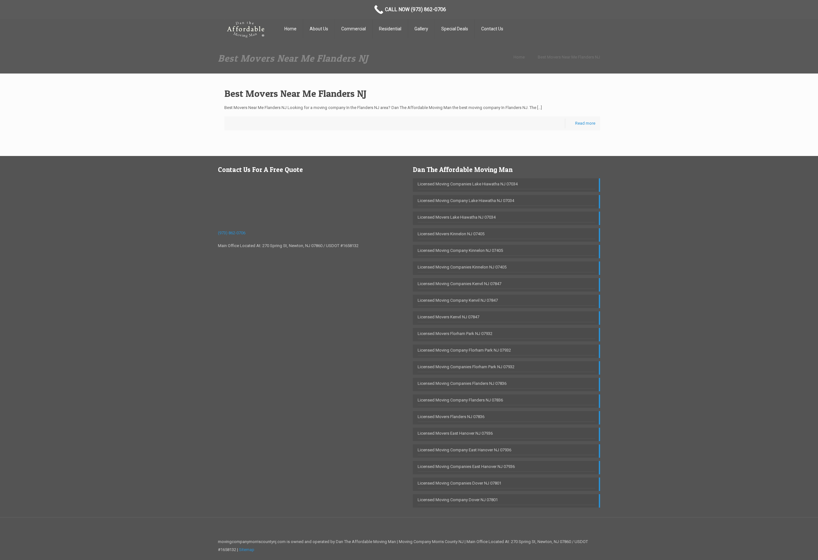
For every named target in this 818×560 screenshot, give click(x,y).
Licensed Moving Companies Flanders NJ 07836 (462, 383)
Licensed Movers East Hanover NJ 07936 (455, 433)
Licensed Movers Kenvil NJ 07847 (448, 317)
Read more (585, 123)
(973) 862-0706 (231, 232)
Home (519, 57)
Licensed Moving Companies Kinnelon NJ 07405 (462, 267)
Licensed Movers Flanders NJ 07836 (451, 416)
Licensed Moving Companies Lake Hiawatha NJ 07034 (468, 184)
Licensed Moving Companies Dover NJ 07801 (459, 483)
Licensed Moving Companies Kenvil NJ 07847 (459, 283)
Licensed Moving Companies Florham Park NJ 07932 (466, 366)
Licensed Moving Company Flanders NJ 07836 (460, 400)
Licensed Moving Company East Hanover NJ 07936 (464, 449)
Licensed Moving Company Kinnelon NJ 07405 (460, 250)
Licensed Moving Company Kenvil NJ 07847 (458, 300)
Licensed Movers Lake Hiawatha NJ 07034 (457, 217)
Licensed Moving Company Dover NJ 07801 (458, 499)
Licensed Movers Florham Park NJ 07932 (455, 333)
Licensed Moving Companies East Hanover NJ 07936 (466, 466)
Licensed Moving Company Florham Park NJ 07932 (464, 350)
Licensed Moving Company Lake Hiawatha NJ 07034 (466, 200)
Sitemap (246, 549)
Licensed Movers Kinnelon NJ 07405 (451, 233)
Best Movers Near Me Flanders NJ (569, 57)
